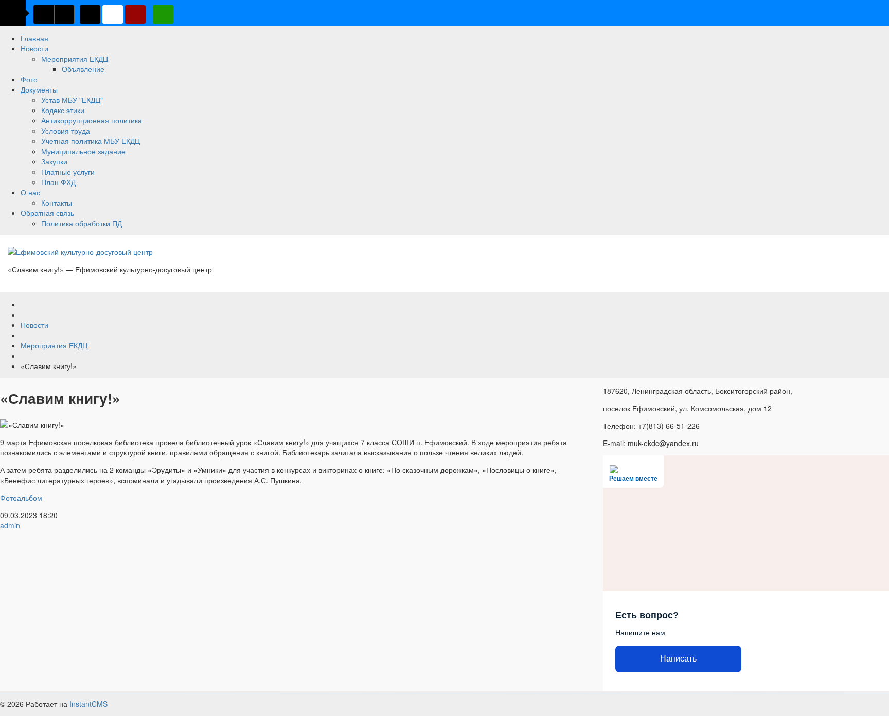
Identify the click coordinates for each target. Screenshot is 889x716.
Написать (678, 658)
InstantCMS (88, 704)
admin (10, 525)
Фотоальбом (21, 497)
